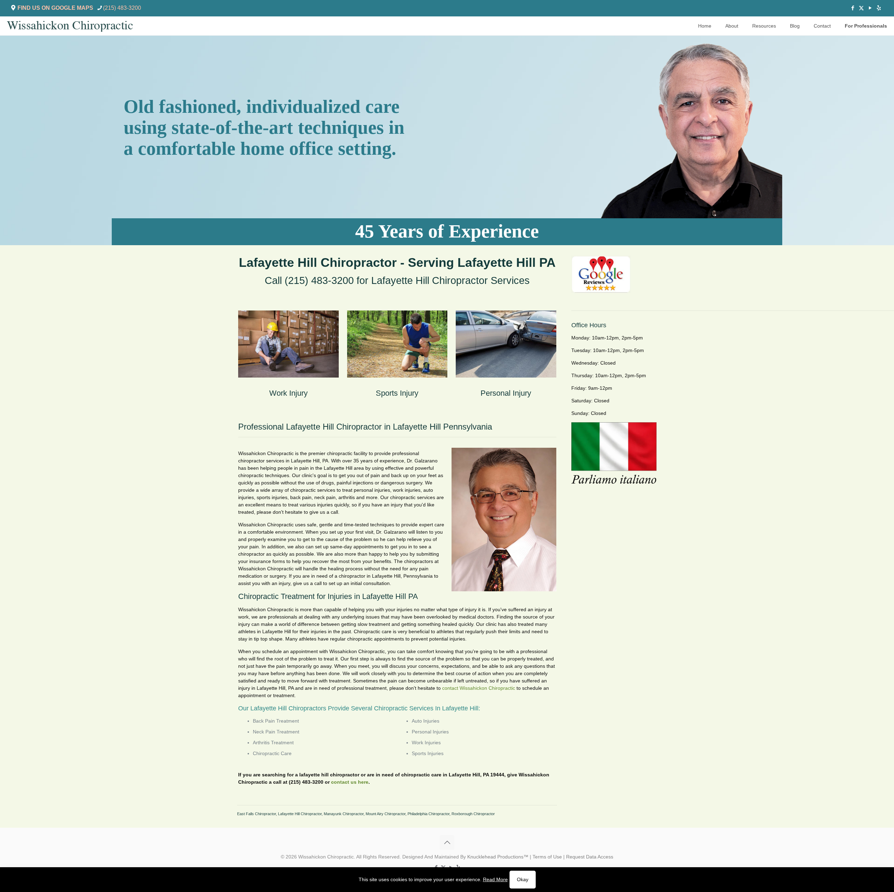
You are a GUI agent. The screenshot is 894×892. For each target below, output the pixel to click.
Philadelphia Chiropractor (428, 814)
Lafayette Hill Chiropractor (300, 814)
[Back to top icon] (447, 842)
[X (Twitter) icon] (861, 8)
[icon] (878, 8)
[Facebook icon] (852, 8)
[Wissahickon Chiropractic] (70, 25)
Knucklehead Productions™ (497, 857)
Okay (522, 879)
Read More (495, 879)
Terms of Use (547, 857)
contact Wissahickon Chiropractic (478, 688)
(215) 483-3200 (122, 8)
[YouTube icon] (870, 8)
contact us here (349, 782)
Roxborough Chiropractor (473, 814)
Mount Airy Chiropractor (385, 814)
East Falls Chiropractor (256, 814)
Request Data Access (589, 857)
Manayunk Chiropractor (344, 814)
